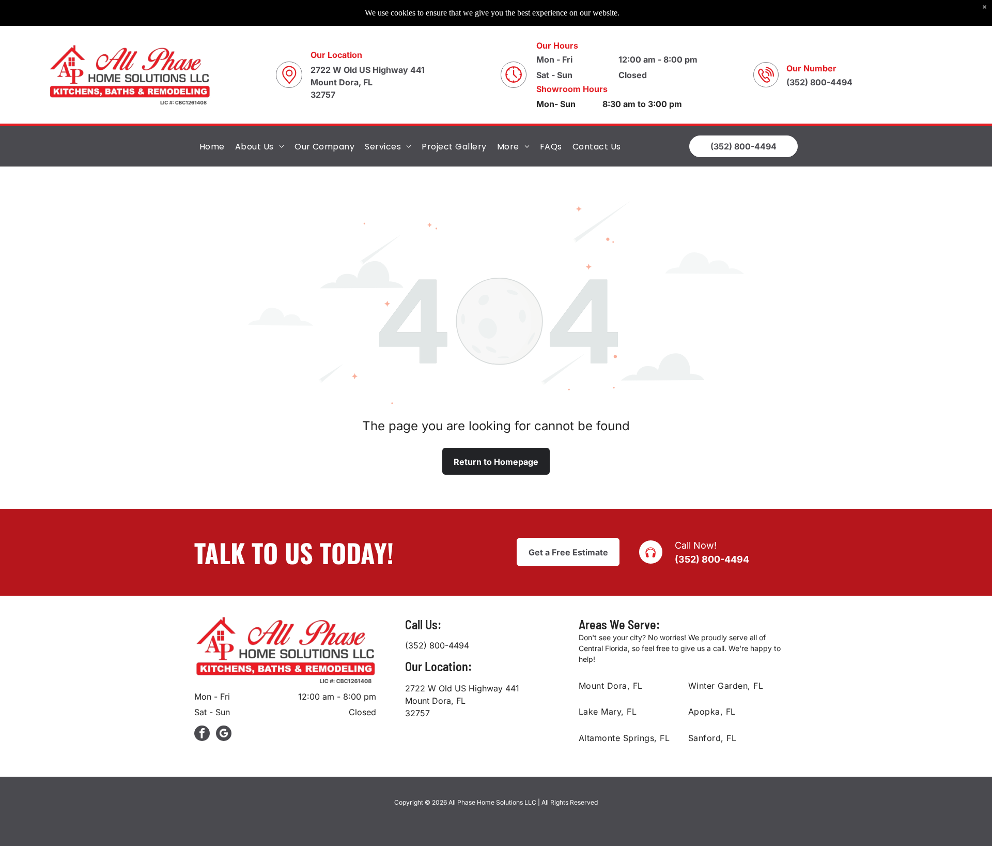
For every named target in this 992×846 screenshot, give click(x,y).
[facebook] (202, 735)
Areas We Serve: (619, 624)
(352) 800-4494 (712, 559)
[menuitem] (212, 146)
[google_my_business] (223, 735)
